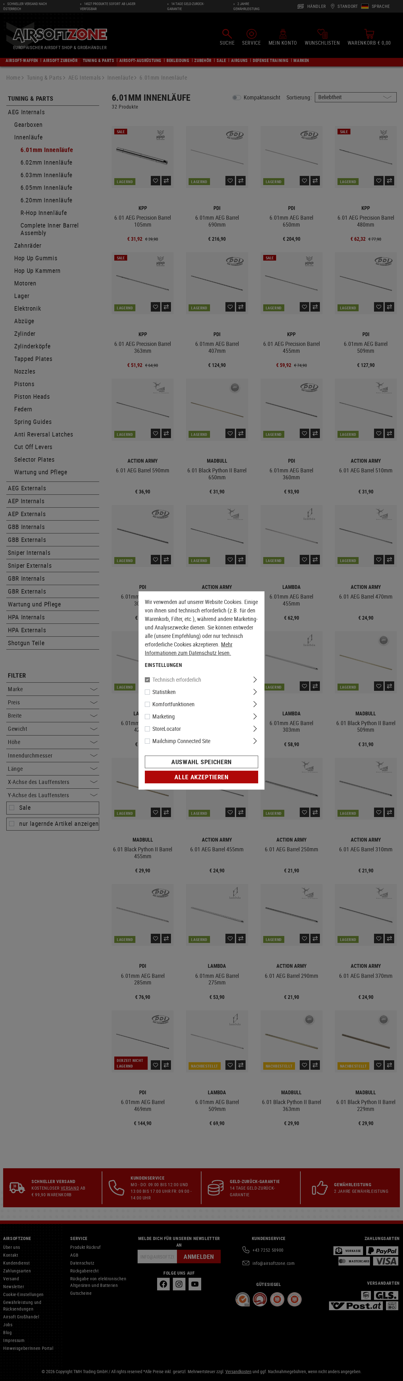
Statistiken (164, 692)
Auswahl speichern (201, 762)
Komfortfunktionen (173, 704)
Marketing (163, 716)
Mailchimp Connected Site (181, 741)
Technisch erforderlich (176, 679)
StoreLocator (166, 728)
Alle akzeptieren (201, 777)
